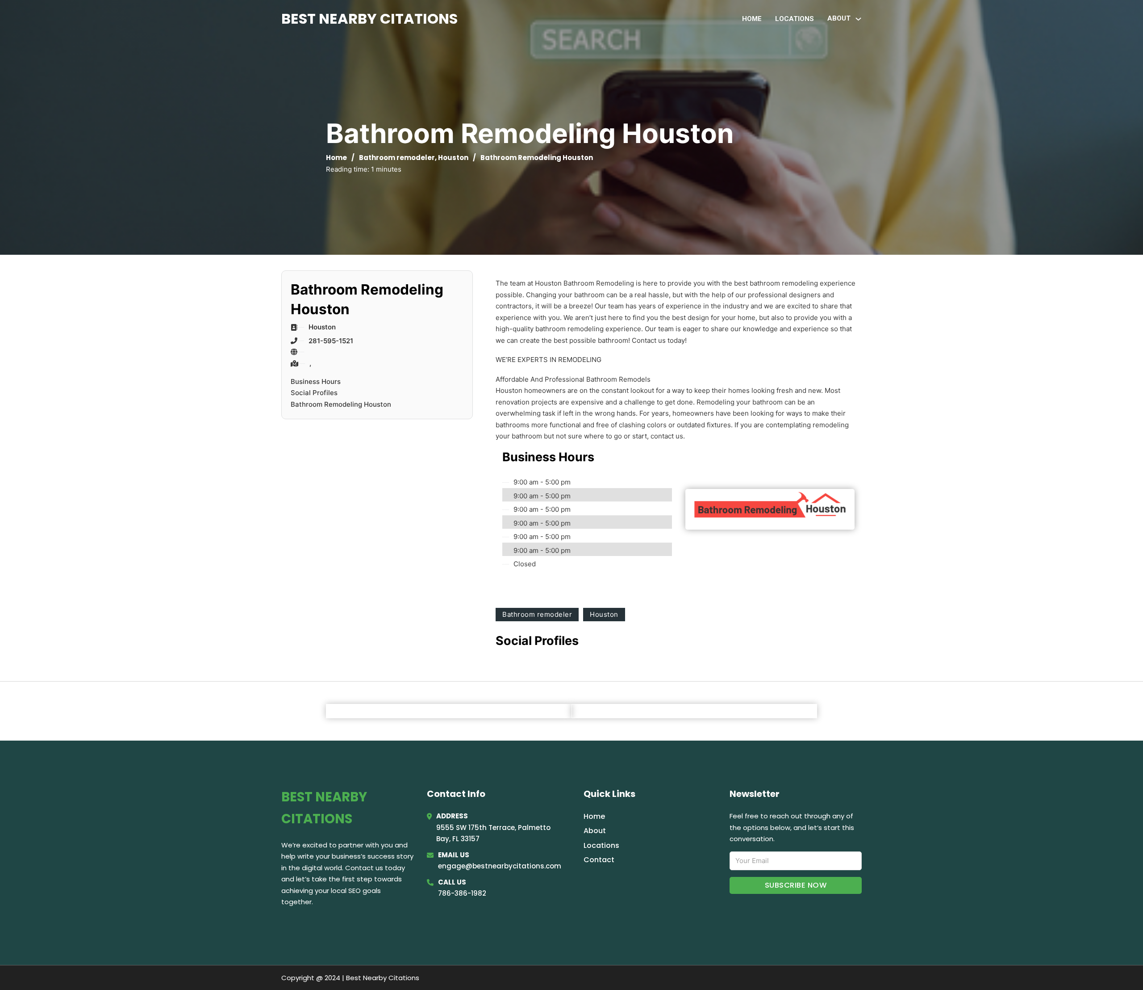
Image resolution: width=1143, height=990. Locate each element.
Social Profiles (314, 392)
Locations (794, 19)
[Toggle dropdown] (858, 19)
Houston (453, 157)
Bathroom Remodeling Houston (341, 404)
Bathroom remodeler (397, 157)
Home (752, 19)
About (595, 831)
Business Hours (316, 381)
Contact (599, 860)
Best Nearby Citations (369, 18)
